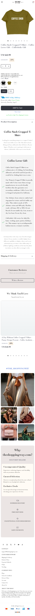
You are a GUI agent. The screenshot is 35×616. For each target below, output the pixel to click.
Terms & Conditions (7, 575)
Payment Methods (6, 562)
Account (4, 580)
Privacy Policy (5, 578)
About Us (4, 585)
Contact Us (5, 582)
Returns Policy (5, 560)
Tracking (4, 567)
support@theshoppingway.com (10, 551)
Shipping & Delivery (7, 557)
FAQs (3, 564)
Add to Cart (17, 108)
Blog (3, 573)
